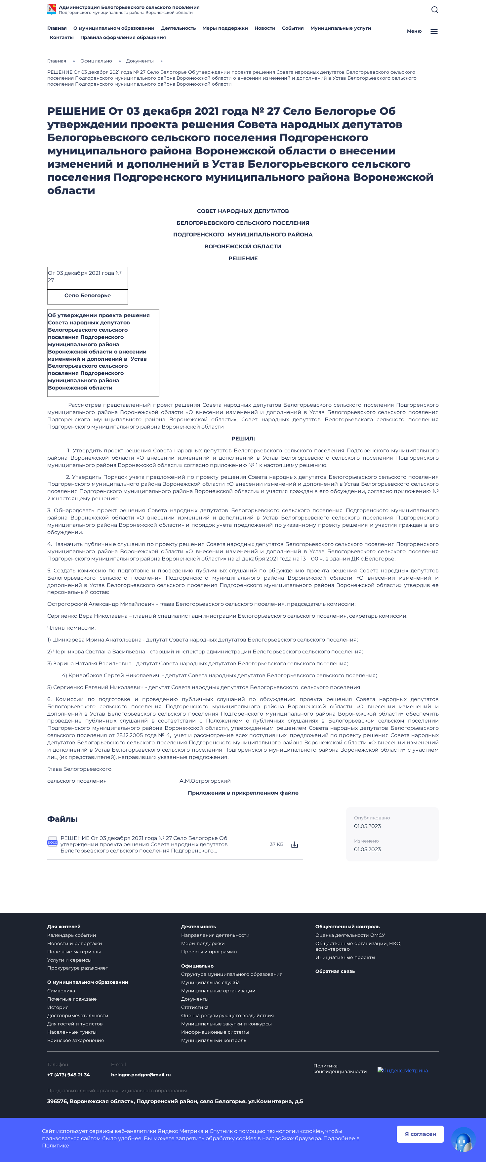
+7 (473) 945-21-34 (68, 1075)
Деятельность (178, 28)
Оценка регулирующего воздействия (227, 1015)
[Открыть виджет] (463, 1139)
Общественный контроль (347, 927)
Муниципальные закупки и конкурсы (226, 1024)
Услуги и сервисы (69, 960)
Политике (55, 1145)
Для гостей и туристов (75, 1024)
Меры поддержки (225, 28)
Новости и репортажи (74, 943)
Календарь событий (71, 935)
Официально (197, 966)
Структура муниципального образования (231, 974)
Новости (265, 28)
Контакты (62, 37)
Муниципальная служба (210, 982)
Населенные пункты (72, 1032)
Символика (61, 991)
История (57, 1007)
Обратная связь (335, 971)
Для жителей (64, 927)
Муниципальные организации (218, 991)
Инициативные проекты (345, 957)
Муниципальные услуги (340, 28)
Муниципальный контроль (213, 1040)
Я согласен (420, 1134)
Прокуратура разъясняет (77, 968)
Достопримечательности (77, 1015)
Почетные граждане (72, 999)
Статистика (195, 1007)
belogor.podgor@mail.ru (141, 1075)
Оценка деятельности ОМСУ (350, 935)
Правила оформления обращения (123, 37)
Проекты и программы (209, 952)
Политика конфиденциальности (340, 1068)
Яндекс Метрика (180, 1131)
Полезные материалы (74, 952)
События (293, 28)
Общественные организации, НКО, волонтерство (358, 946)
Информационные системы (215, 1032)
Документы (195, 999)
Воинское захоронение (75, 1040)
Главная (57, 28)
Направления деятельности (215, 935)
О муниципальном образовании (113, 28)
